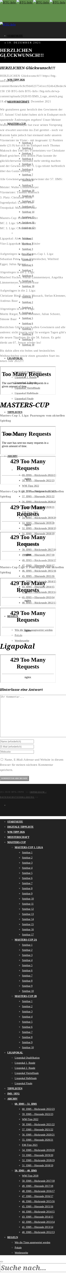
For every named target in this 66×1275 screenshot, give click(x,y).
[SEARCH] (1, 1261)
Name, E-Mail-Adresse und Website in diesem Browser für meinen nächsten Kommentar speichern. (31, 764)
